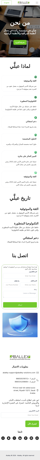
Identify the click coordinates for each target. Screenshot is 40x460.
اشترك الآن (32, 424)
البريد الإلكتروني (33, 271)
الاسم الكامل (34, 281)
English (6, 3)
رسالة (35, 289)
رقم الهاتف (16, 281)
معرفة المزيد (20, 42)
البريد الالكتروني (34, 411)
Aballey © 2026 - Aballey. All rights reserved (20, 455)
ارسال (20, 305)
